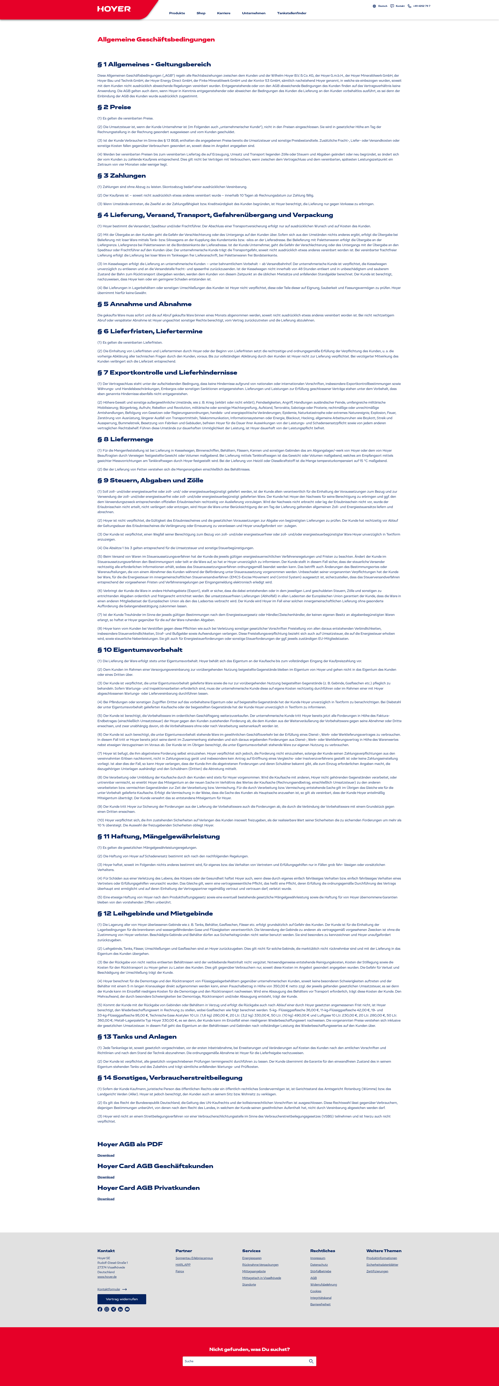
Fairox (180, 1271)
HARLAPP (183, 1264)
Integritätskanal (320, 1297)
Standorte (249, 1284)
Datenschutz (319, 1264)
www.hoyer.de (107, 1276)
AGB (313, 1278)
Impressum (317, 1258)
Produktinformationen (381, 1258)
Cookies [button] (315, 1291)
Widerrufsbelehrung (323, 1284)
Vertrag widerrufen (122, 1299)
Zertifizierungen (377, 1271)
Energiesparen (252, 1258)
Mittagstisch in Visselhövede (261, 1278)
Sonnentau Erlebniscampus (194, 1258)
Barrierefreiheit (320, 1304)
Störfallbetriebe (320, 1271)
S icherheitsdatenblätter (382, 1264)
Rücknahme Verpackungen (260, 1264)
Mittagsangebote (254, 1271)
